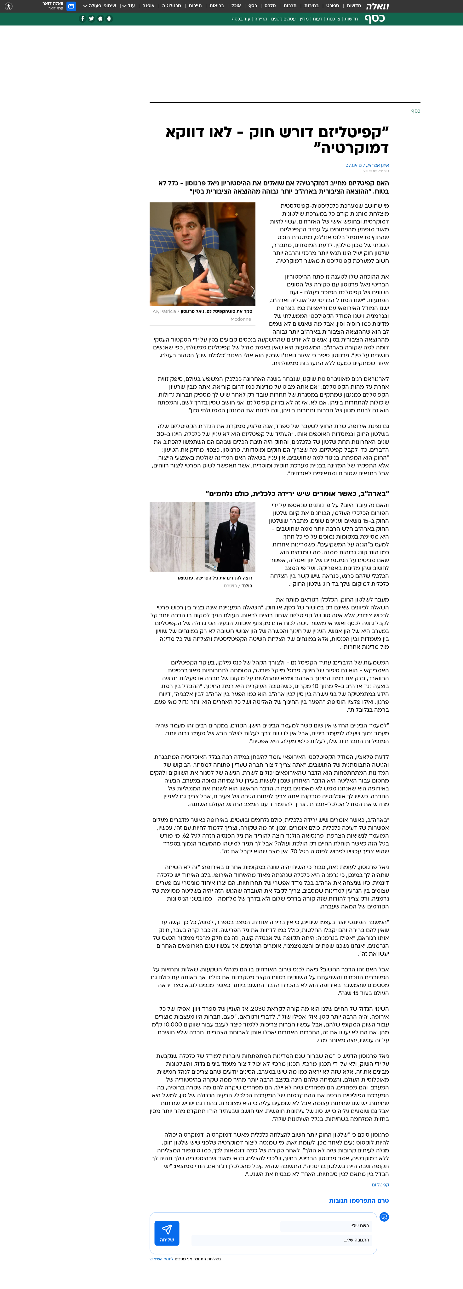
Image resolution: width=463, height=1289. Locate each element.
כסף (253, 6)
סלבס (270, 6)
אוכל (236, 6)
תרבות (290, 6)
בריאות (216, 6)
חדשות (354, 6)
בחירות (311, 6)
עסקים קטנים (283, 19)
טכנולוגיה (171, 6)
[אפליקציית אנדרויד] (109, 19)
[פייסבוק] (83, 19)
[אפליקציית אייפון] (100, 19)
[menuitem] (350, 6)
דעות (318, 19)
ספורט (332, 6)
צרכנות (333, 19)
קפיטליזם (380, 1185)
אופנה (148, 6)
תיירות (195, 6)
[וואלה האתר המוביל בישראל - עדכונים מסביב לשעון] (377, 6)
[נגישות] (9, 6)
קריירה (260, 19)
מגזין (304, 19)
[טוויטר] (91, 19)
